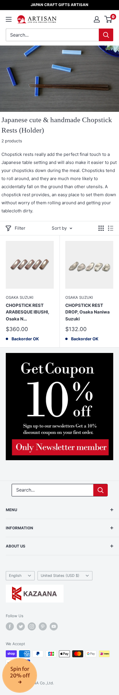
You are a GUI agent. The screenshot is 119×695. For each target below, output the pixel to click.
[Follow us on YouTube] (54, 626)
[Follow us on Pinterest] (43, 626)
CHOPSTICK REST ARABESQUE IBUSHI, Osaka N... (27, 312)
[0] (108, 19)
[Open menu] (9, 19)
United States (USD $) (60, 575)
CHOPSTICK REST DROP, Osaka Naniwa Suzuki (87, 312)
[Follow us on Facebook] (10, 626)
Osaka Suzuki (19, 297)
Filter (20, 228)
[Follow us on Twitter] (21, 626)
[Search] (106, 35)
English (15, 575)
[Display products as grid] (101, 228)
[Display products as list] (110, 228)
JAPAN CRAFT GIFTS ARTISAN (59, 4)
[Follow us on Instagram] (32, 626)
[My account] (97, 19)
